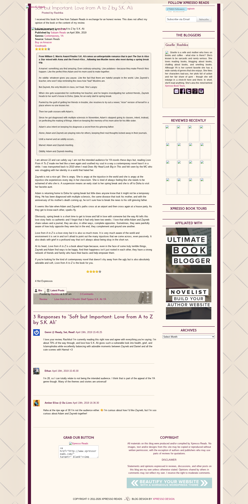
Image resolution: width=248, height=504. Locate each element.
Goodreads (40, 45)
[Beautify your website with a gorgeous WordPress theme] (169, 487)
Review (43, 299)
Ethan (48, 371)
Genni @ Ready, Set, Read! (60, 332)
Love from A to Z (63, 299)
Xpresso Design (163, 499)
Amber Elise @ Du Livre (58, 402)
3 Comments (86, 294)
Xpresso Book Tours (175, 86)
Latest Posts (57, 290)
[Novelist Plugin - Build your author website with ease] (188, 318)
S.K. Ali (62, 29)
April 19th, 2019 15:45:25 (89, 332)
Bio (40, 290)
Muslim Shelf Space (83, 299)
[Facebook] (182, 93)
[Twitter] (189, 93)
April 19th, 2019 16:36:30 (86, 402)
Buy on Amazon (43, 42)
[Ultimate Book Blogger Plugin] (188, 272)
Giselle (170, 45)
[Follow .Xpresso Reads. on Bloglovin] (176, 11)
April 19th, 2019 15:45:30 (65, 371)
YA (62, 35)
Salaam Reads (58, 32)
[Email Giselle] (176, 93)
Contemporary (51, 35)
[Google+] (201, 93)
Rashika (58, 12)
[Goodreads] (195, 93)
